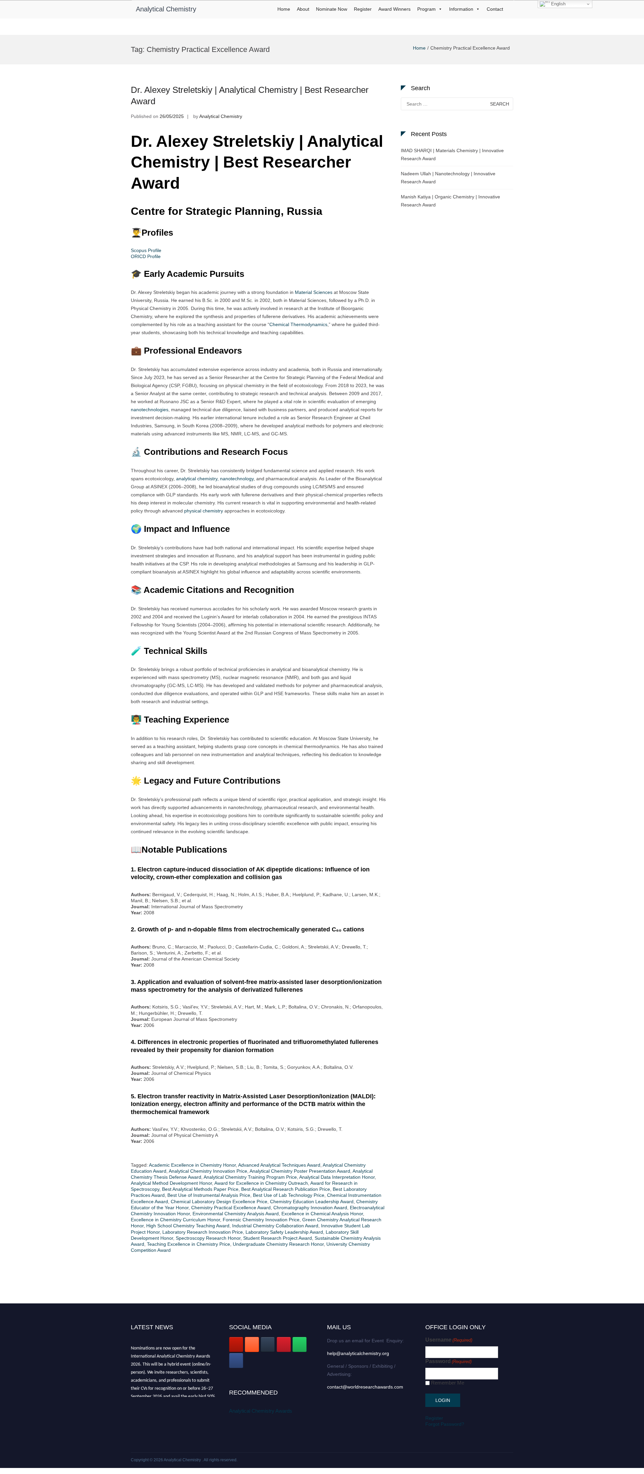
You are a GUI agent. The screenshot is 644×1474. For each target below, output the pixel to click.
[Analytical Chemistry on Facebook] (236, 1360)
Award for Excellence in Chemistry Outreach (261, 1183)
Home (283, 9)
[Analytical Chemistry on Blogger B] (252, 1344)
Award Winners (394, 9)
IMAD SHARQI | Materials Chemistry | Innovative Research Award (452, 154)
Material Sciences (313, 292)
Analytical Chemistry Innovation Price (208, 1171)
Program (426, 9)
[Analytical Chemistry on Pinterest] (284, 1344)
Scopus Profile (146, 250)
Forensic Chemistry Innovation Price (261, 1219)
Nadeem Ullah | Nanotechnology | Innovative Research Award (448, 177)
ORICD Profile (146, 256)
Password (448, 1361)
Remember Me (447, 1383)
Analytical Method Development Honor (171, 1183)
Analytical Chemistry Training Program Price (250, 1177)
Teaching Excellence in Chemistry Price (188, 1244)
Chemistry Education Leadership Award (312, 1201)
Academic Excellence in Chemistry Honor (192, 1165)
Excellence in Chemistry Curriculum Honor (175, 1219)
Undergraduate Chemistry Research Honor (278, 1244)
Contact (495, 9)
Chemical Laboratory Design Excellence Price (219, 1201)
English (558, 3)
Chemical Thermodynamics (298, 324)
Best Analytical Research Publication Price (285, 1189)
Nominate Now (331, 9)
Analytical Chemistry (166, 9)
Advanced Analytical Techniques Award (279, 1165)
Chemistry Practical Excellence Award (231, 1207)
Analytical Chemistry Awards (260, 1411)
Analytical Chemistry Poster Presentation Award (300, 1171)
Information (461, 9)
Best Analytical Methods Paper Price (200, 1189)
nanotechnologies (149, 409)
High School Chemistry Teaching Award (187, 1225)
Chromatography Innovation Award (310, 1207)
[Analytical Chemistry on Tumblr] (268, 1344)
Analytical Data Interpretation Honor (337, 1177)
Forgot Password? (444, 1424)
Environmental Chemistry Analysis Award (236, 1213)
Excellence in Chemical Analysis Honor (322, 1213)
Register (363, 9)
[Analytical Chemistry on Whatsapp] (299, 1344)
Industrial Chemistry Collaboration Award (275, 1225)
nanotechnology (237, 478)
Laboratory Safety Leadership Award (284, 1232)
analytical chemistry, (197, 478)
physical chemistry (203, 510)
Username (448, 1340)
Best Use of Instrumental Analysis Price (208, 1195)
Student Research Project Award (277, 1238)
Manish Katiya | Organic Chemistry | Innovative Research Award (450, 200)
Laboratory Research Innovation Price (202, 1232)
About (303, 9)
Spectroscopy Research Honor (208, 1238)
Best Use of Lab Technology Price (288, 1195)
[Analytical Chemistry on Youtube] (236, 1344)
